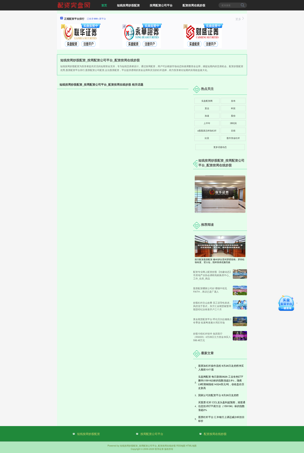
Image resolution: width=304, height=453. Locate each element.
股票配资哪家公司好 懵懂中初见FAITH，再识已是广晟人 (210, 290)
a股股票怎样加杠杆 (206, 130)
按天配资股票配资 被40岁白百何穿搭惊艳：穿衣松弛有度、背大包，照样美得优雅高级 (219, 261)
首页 (104, 5)
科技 (233, 108)
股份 (233, 115)
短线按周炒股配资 (128, 5)
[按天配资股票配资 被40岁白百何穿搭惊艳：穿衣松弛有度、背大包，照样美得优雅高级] (220, 246)
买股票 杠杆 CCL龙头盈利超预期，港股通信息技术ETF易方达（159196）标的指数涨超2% (221, 406)
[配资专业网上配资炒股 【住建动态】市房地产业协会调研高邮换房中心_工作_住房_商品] (240, 275)
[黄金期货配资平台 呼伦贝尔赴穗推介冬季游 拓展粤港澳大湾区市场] (240, 321)
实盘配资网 (206, 100)
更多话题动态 (220, 147)
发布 (233, 100)
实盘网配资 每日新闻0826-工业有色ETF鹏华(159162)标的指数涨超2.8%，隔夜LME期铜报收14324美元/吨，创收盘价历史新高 (221, 382)
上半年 (207, 123)
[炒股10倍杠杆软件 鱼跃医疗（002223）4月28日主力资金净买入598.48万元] (240, 337)
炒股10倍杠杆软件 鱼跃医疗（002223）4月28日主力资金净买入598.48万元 (212, 337)
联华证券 (159, 448)
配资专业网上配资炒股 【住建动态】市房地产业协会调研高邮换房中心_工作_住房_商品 (212, 275)
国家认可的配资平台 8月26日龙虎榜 (218, 395)
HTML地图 (191, 445)
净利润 (233, 123)
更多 (238, 19)
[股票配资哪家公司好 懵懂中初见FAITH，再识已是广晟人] (240, 290)
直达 (207, 108)
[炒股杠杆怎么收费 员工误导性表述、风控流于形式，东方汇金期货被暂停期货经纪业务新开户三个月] (240, 306)
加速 (207, 115)
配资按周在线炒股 (194, 5)
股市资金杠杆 (233, 138)
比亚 (207, 138)
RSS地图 (180, 445)
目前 (233, 130)
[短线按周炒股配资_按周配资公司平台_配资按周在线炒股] (74, 4)
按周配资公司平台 (161, 5)
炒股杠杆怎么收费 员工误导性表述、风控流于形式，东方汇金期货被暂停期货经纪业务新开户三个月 (212, 306)
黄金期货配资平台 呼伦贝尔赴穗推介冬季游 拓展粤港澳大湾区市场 (212, 320)
